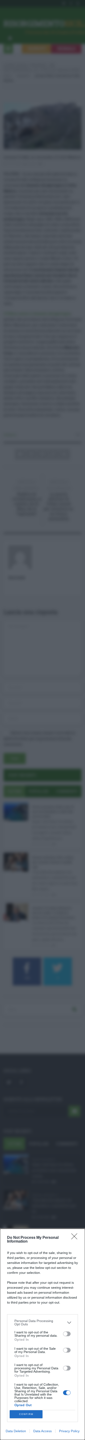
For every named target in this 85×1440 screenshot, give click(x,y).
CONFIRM (26, 1414)
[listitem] (42, 1322)
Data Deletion (16, 1431)
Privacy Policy (69, 1431)
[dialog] (42, 1334)
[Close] (75, 1237)
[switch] (67, 1333)
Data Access (42, 1431)
